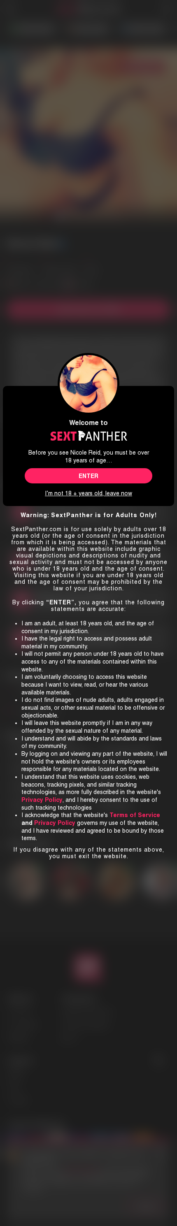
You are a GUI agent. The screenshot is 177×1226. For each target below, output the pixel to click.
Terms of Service (134, 815)
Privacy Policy (54, 823)
